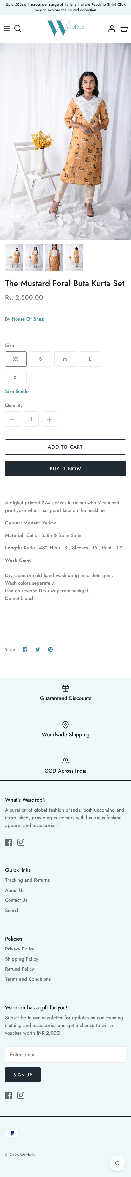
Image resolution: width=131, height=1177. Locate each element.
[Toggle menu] (7, 29)
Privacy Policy (19, 948)
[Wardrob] (66, 29)
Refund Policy (19, 968)
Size (9, 345)
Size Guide (17, 391)
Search (12, 910)
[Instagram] (20, 842)
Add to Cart (65, 447)
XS (16, 359)
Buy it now (66, 468)
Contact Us (16, 900)
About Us (14, 890)
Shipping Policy (21, 959)
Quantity (14, 405)
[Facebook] (8, 842)
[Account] (110, 29)
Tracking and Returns (27, 880)
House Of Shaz (28, 318)
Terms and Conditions (28, 979)
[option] (65, 141)
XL (15, 377)
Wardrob (27, 1155)
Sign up (22, 1075)
